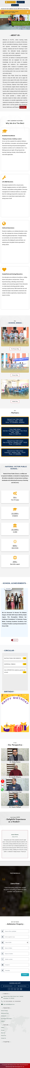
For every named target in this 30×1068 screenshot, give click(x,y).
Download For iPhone (22, 986)
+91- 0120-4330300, (7, 1001)
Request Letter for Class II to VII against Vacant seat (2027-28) (20, 23)
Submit (25, 974)
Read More (22, 107)
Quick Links (20, 2)
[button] (2, 20)
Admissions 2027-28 (11, 1)
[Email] (2, 785)
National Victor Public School (16, 1064)
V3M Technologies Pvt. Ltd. (18, 1066)
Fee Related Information (6, 1018)
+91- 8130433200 (16, 1001)
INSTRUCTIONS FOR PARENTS (12, 658)
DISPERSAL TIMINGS (9, 664)
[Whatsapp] (2, 789)
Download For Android (8, 986)
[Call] (2, 781)
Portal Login (15, 5)
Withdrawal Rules (5, 1013)
